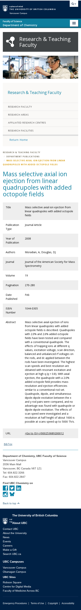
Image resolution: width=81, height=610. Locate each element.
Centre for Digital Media (17, 586)
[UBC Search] (74, 5)
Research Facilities (21, 130)
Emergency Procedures (15, 603)
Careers (7, 545)
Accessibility (68, 603)
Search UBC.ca (12, 553)
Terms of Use (37, 603)
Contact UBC (10, 528)
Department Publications (23, 156)
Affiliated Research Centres (27, 122)
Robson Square (12, 582)
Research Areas (18, 114)
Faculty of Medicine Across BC (21, 590)
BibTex (8, 444)
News (6, 537)
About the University (15, 533)
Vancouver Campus (14, 567)
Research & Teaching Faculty (21, 152)
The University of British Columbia (62, 8)
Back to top (10, 503)
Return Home (18, 140)
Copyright (53, 603)
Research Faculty (20, 106)
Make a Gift (10, 549)
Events (7, 541)
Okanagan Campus (14, 571)
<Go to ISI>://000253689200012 (44, 433)
